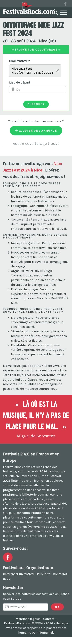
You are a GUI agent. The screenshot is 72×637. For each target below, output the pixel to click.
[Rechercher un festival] (54, 11)
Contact (48, 619)
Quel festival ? (19, 61)
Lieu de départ (19, 82)
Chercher (36, 104)
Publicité (43, 574)
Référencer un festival (18, 574)
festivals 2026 (37, 471)
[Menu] (63, 12)
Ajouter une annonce (37, 130)
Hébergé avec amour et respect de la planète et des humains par (37, 627)
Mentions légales (28, 619)
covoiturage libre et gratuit (44, 517)
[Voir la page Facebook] (65, 4)
